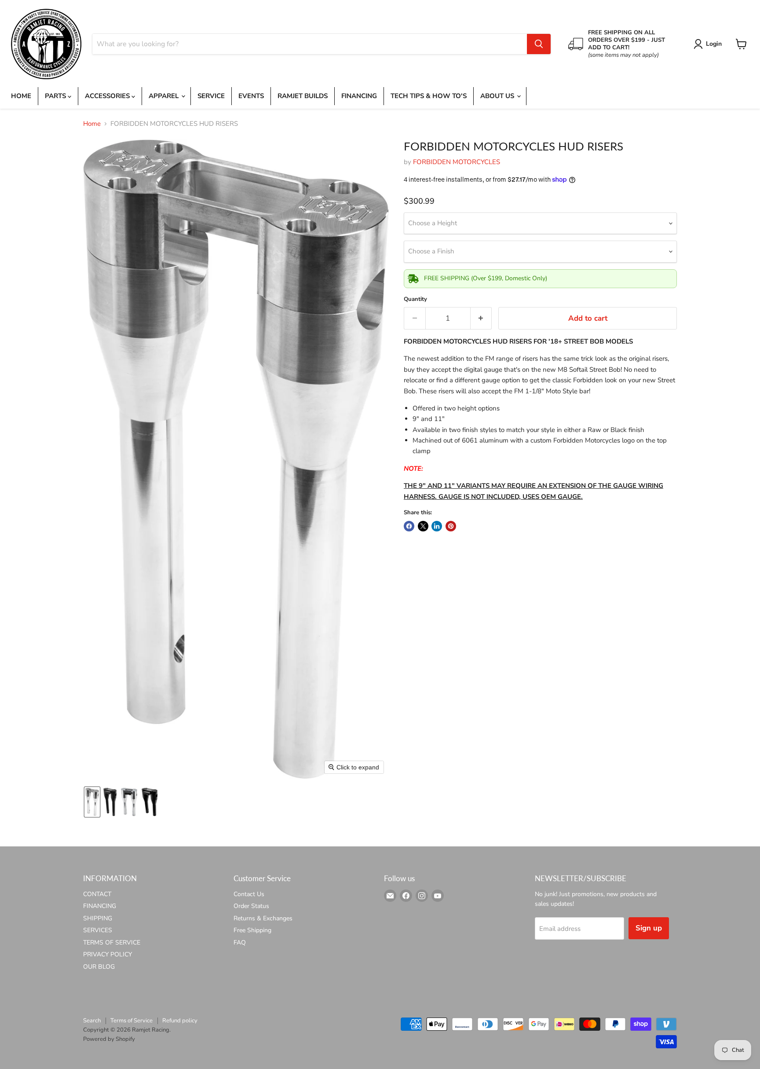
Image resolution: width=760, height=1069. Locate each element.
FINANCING (359, 96)
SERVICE (211, 96)
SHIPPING (97, 918)
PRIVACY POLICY (107, 954)
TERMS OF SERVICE (111, 942)
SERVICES (97, 930)
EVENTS (251, 96)
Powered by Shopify (109, 1039)
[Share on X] (423, 526)
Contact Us (249, 894)
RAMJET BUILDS (303, 96)
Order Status (251, 906)
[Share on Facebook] (409, 526)
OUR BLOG (99, 967)
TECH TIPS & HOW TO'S (429, 96)
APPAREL (164, 96)
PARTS (56, 96)
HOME (21, 96)
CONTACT (97, 894)
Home (92, 124)
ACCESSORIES (108, 96)
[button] (709, 44)
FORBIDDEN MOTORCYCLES (456, 161)
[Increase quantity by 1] (481, 318)
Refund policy (179, 1021)
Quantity (415, 299)
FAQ (240, 942)
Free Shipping (252, 930)
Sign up (649, 928)
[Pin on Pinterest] (451, 526)
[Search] (539, 44)
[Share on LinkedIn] (436, 526)
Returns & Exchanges (263, 918)
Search (92, 1021)
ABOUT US (498, 96)
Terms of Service (131, 1021)
